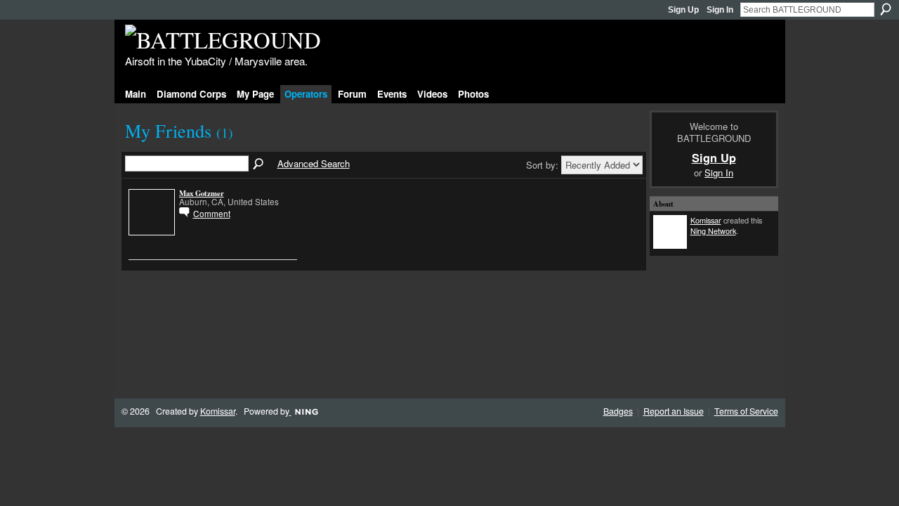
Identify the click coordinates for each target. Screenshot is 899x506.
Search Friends (259, 164)
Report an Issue (673, 411)
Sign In (720, 10)
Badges (618, 411)
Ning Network (713, 230)
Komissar (705, 220)
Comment (211, 213)
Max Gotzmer (201, 193)
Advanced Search (313, 163)
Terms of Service (746, 411)
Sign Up (683, 10)
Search (885, 9)
